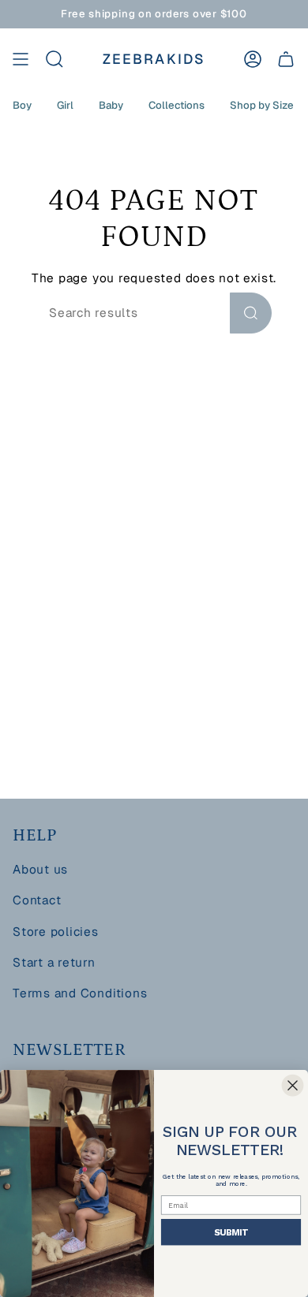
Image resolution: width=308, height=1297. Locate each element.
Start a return (54, 963)
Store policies (56, 932)
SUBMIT (231, 1231)
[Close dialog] (293, 1085)
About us (40, 870)
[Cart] (285, 59)
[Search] (251, 313)
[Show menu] (20, 59)
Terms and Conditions (80, 993)
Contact (37, 900)
